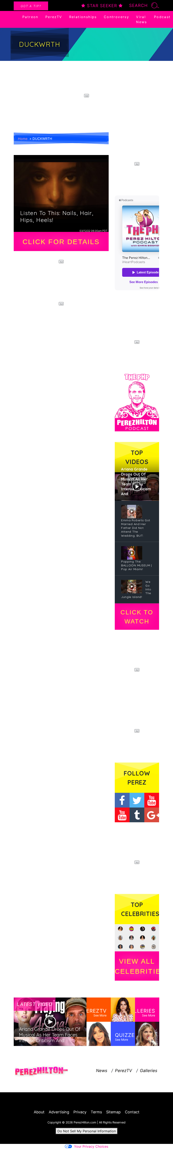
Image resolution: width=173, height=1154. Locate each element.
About (39, 1112)
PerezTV (53, 17)
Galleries (148, 1070)
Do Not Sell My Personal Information (86, 1131)
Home (22, 138)
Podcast (162, 17)
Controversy (116, 17)
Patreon (30, 17)
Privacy (79, 1112)
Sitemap (113, 1112)
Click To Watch (136, 617)
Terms (96, 1112)
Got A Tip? (31, 6)
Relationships (83, 17)
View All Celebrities (137, 966)
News (101, 1070)
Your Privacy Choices (91, 1146)
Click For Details (61, 242)
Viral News (141, 19)
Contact (132, 1112)
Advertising (59, 1112)
